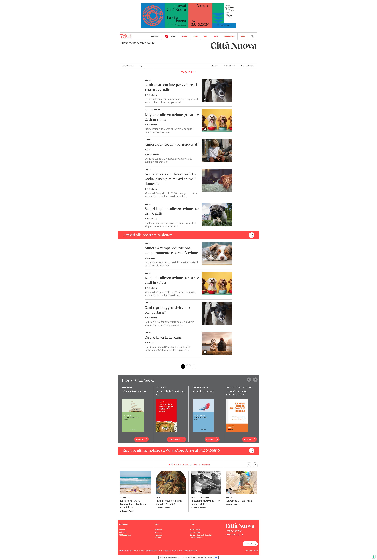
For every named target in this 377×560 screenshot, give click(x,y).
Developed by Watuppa (190, 551)
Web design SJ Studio (175, 551)
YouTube (158, 538)
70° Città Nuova (229, 66)
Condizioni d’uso (196, 538)
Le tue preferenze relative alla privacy (197, 557)
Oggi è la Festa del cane (163, 338)
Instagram (158, 535)
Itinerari (214, 66)
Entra (243, 36)
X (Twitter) (158, 532)
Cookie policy (195, 532)
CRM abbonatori (125, 535)
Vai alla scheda (174, 439)
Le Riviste (154, 36)
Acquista (139, 439)
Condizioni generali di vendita (201, 535)
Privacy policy (195, 529)
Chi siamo (122, 532)
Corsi (216, 36)
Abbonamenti (229, 36)
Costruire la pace (247, 66)
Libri (205, 36)
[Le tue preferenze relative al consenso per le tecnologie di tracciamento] (373, 556)
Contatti (122, 529)
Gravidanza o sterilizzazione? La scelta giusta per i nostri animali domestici (170, 179)
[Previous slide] (249, 379)
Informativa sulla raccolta (169, 557)
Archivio (172, 36)
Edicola (184, 36)
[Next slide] (255, 379)
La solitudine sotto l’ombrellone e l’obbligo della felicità (133, 504)
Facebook (158, 529)
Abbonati (248, 544)
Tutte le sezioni (128, 66)
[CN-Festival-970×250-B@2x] (188, 15)
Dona (196, 36)
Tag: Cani (188, 72)
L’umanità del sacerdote (239, 501)
